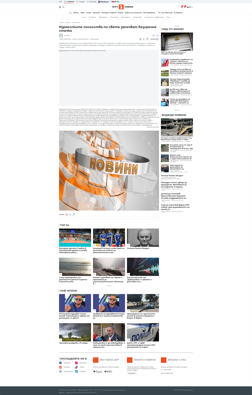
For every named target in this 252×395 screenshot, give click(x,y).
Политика (114, 17)
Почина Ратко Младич (138, 248)
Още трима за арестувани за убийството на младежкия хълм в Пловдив (178, 167)
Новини (76, 13)
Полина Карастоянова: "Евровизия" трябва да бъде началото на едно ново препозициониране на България (180, 81)
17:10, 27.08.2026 (175, 150)
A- (157, 35)
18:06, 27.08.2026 (166, 200)
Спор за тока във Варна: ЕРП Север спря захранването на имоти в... (175, 207)
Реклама (109, 285)
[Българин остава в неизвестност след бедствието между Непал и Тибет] (177, 127)
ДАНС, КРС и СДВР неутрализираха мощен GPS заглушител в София (141, 345)
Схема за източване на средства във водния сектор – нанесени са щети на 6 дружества (180, 101)
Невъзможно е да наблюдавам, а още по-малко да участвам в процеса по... (109, 345)
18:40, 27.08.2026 (166, 211)
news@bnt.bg (168, 373)
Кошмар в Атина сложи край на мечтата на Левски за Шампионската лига (108, 250)
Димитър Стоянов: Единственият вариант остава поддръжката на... (174, 196)
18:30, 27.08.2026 (175, 170)
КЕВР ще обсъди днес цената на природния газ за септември (173, 53)
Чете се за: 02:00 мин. (177, 172)
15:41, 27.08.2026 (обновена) (169, 177)
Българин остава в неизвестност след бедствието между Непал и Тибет (176, 138)
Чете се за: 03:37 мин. (177, 200)
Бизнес (120, 13)
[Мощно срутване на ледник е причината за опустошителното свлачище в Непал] (109, 267)
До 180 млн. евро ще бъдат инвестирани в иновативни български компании (180, 91)
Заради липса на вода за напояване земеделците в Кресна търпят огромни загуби (181, 71)
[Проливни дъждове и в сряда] (75, 332)
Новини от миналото (133, 13)
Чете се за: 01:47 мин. (177, 189)
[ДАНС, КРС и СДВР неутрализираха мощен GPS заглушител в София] (143, 332)
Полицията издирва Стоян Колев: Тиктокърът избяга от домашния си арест (74, 316)
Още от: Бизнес (173, 29)
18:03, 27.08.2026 (175, 160)
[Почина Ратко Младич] (143, 238)
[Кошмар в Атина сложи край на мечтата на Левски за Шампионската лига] (109, 238)
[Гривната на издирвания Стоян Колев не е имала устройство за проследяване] (109, 303)
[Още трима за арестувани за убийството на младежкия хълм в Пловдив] (165, 168)
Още (168, 17)
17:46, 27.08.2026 (166, 141)
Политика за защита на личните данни (112, 390)
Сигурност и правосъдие (154, 17)
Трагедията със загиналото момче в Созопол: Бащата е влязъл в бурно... (141, 316)
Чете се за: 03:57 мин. (186, 160)
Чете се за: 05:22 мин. (186, 150)
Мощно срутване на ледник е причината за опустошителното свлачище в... (108, 280)
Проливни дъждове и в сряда (73, 343)
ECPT (95, 390)
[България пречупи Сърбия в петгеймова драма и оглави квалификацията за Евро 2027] (75, 238)
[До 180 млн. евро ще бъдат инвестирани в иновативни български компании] (165, 92)
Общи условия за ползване (67, 390)
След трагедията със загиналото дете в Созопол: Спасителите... (73, 279)
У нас (84, 17)
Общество (137, 17)
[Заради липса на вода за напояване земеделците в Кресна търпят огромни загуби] (165, 72)
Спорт (88, 13)
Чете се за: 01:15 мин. (167, 178)
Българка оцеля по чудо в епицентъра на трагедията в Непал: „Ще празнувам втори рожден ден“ (181, 147)
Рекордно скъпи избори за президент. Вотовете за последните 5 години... (174, 184)
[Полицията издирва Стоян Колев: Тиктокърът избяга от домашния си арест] (75, 303)
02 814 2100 (167, 369)
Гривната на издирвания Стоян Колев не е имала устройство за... (109, 316)
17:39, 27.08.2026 (166, 189)
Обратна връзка (83, 390)
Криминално (125, 17)
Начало (62, 22)
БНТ (60, 2)
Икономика (76, 22)
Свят (82, 13)
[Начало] (70, 13)
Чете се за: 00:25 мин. (177, 141)
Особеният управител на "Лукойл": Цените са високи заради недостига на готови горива (181, 61)
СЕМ (91, 390)
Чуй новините (167, 13)
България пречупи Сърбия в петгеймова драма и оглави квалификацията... (73, 250)
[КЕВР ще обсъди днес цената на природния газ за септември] (177, 42)
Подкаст (179, 13)
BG (190, 7)
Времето (96, 13)
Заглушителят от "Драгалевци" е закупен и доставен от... (139, 279)
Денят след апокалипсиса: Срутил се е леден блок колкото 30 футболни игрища (181, 157)
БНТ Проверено (149, 13)
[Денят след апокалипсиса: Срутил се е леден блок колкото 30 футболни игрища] (165, 158)
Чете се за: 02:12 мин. (177, 211)
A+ (153, 35)
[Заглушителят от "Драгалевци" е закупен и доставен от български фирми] (143, 267)
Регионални (103, 17)
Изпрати (131, 373)
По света (92, 17)
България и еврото (109, 13)
